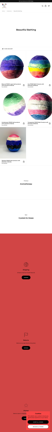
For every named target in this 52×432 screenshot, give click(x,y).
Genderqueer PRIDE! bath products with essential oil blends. (13, 108)
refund (26, 348)
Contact (26, 418)
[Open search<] (42, 6)
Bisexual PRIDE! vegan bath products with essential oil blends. (13, 70)
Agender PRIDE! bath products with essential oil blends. (13, 146)
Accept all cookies (38, 422)
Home (3, 11)
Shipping (26, 277)
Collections (9, 11)
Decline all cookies (38, 426)
